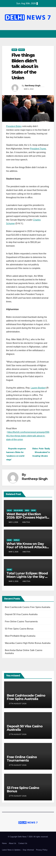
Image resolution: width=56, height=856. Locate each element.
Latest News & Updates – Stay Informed (18, 850)
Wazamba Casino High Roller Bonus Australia (27, 643)
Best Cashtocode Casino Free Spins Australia (27, 607)
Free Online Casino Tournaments (21, 621)
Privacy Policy (41, 850)
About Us (12, 843)
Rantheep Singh (32, 85)
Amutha (26, 522)
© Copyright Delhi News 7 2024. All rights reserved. (28, 837)
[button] (47, 34)
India (27, 510)
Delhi (9, 510)
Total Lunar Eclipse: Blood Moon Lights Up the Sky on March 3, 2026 (28, 576)
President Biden (14, 126)
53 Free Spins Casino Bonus (19, 629)
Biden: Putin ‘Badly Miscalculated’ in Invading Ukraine (41, 452)
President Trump (38, 149)
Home (4, 843)
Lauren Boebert (38, 388)
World (21, 49)
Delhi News (18, 510)
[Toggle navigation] (51, 34)
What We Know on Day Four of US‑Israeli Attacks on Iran (26, 547)
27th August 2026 (18, 704)
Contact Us (22, 843)
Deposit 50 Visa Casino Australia (21, 614)
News (14, 49)
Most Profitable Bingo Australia (20, 636)
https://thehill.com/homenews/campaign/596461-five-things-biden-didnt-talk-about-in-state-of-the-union (27, 436)
